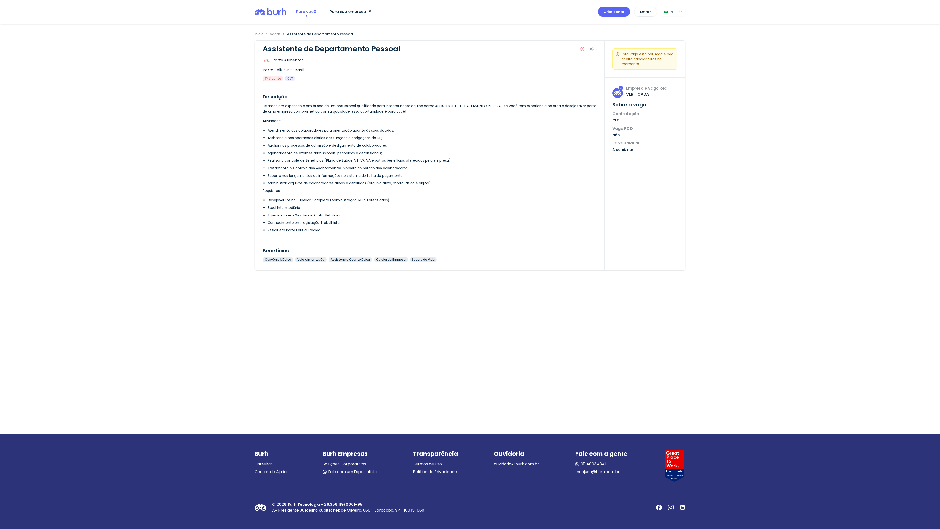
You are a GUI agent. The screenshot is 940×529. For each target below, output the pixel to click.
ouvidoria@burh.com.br (516, 464)
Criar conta (614, 11)
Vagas (275, 34)
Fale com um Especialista (352, 472)
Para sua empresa (348, 11)
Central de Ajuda (271, 472)
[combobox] (673, 11)
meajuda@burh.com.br (597, 472)
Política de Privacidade (435, 472)
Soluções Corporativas (344, 464)
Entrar (645, 11)
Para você (306, 11)
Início (259, 34)
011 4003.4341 (593, 464)
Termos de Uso (427, 464)
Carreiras (264, 464)
